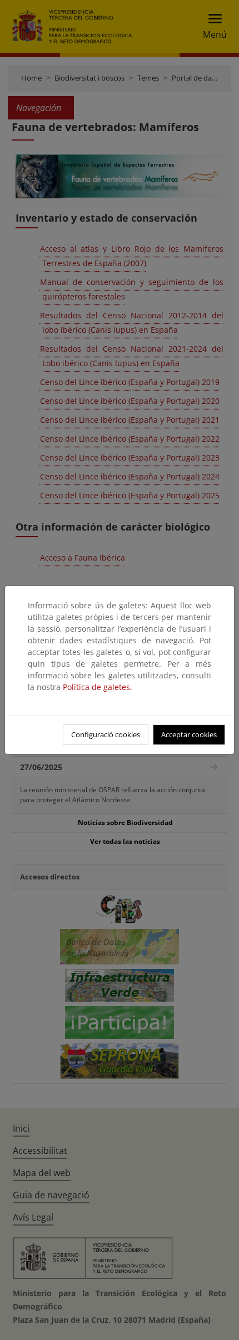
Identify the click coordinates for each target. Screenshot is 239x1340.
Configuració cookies (105, 734)
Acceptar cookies (189, 734)
